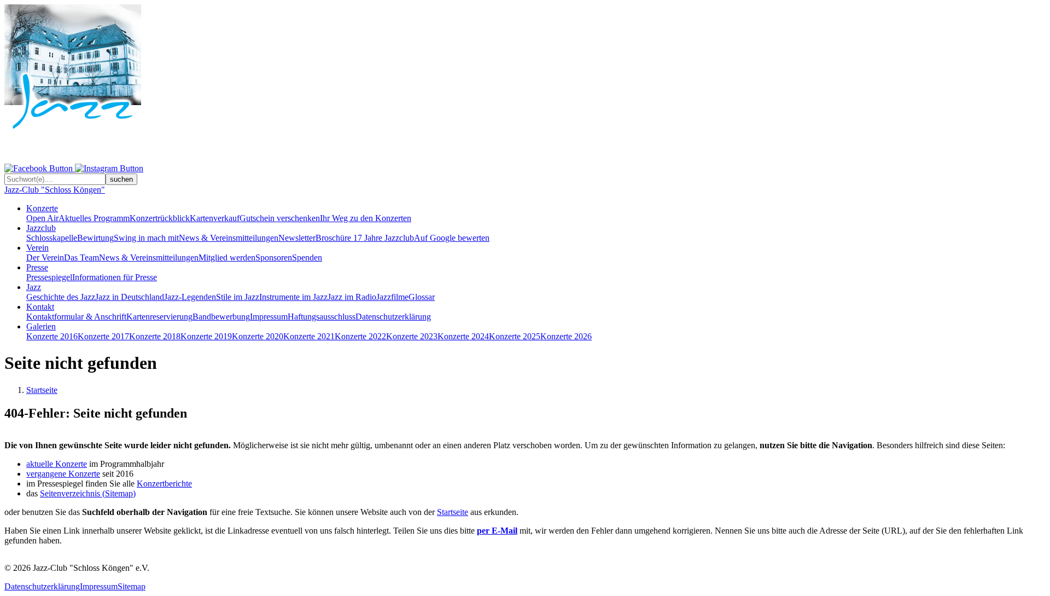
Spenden (307, 257)
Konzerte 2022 (360, 336)
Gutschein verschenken (280, 218)
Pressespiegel (49, 277)
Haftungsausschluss (321, 316)
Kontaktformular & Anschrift (76, 316)
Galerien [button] (41, 326)
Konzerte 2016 (52, 336)
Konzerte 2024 (463, 336)
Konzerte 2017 (103, 336)
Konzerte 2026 (566, 336)
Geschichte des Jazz (60, 297)
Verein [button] (37, 247)
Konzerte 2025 (514, 336)
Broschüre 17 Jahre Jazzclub (365, 237)
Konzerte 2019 (206, 336)
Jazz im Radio (352, 297)
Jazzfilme (392, 297)
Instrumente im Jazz (293, 297)
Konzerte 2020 (257, 336)
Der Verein (45, 257)
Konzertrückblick (160, 218)
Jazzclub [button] (41, 228)
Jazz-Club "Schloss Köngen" (54, 189)
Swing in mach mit (146, 237)
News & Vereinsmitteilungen (228, 237)
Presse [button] (37, 267)
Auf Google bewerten (451, 237)
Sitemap (131, 586)
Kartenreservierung (159, 316)
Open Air (42, 218)
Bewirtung (95, 237)
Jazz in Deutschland (129, 297)
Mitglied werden (227, 257)
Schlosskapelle (51, 237)
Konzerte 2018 (154, 336)
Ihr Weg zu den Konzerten (365, 218)
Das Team (81, 257)
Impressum (269, 316)
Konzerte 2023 (412, 336)
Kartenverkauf (215, 218)
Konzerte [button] (42, 208)
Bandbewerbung (221, 316)
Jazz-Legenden (190, 297)
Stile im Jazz (237, 297)
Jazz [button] (33, 287)
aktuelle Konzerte (56, 463)
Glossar (422, 297)
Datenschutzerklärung (393, 316)
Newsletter (297, 237)
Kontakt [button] (40, 306)
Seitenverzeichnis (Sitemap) (88, 493)
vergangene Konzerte (63, 473)
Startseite (41, 390)
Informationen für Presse (114, 277)
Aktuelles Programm (94, 218)
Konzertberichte (164, 483)
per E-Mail (497, 530)
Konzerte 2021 (309, 336)
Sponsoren (273, 257)
